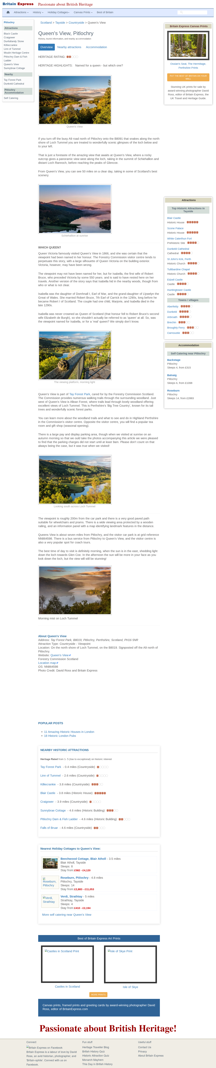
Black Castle (11, 33)
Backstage (173, 359)
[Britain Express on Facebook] (44, 1047)
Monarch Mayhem (92, 1060)
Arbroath (172, 317)
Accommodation (96, 47)
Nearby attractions (69, 47)
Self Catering (11, 98)
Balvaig (172, 375)
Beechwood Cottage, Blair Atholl (83, 858)
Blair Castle (47, 793)
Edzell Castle (175, 279)
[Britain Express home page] (18, 4)
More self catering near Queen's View (66, 914)
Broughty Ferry (176, 327)
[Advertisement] (99, 697)
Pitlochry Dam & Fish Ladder (59, 819)
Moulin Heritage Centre (16, 52)
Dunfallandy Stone (14, 41)
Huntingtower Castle (179, 289)
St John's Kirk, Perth (179, 259)
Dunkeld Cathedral (14, 83)
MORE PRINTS (98, 994)
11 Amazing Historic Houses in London (69, 731)
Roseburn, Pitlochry (74, 877)
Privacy (142, 1051)
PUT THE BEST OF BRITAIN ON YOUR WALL (188, 77)
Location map (47, 662)
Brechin (171, 322)
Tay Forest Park (79, 394)
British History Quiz (93, 1051)
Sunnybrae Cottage (53, 810)
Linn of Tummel (50, 775)
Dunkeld (172, 311)
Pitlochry (9, 22)
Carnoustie (173, 332)
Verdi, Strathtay (71, 896)
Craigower (47, 801)
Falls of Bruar (49, 827)
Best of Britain (105, 12)
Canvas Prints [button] (82, 12)
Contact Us (144, 1047)
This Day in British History (97, 1064)
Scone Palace (175, 228)
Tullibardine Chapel (178, 269)
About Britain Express (151, 1055)
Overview (46, 47)
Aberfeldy (172, 306)
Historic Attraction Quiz (95, 1055)
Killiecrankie (48, 784)
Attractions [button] (20, 12)
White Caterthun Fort (179, 238)
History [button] (37, 12)
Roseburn (173, 390)
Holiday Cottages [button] (58, 12)
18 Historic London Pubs (60, 735)
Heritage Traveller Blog (95, 1047)
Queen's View (59, 655)
